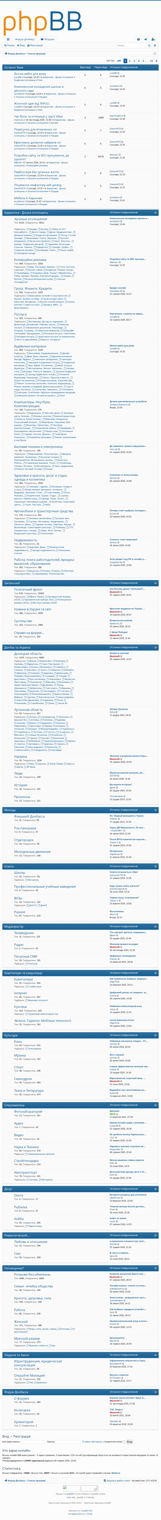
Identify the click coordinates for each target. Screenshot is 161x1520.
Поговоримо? (14, 1268)
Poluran (113, 959)
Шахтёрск (32, 670)
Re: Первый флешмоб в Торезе (127, 816)
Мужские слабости (38, 1345)
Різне (40, 80)
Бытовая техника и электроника (38, 447)
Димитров (22, 673)
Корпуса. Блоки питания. (29, 419)
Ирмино (71, 741)
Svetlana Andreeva (119, 404)
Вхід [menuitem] (147, 39)
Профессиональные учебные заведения (45, 886)
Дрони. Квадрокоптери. (60, 232)
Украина (20, 756)
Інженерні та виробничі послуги (43, 362)
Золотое (21, 744)
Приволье (48, 744)
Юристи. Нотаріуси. (50, 339)
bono (112, 1163)
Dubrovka (19, 120)
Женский (21, 1321)
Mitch (112, 1114)
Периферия (65, 428)
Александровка (65, 697)
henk (112, 1312)
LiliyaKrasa (115, 1197)
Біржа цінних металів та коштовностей (48, 296)
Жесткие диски (52, 413)
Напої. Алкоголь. (62, 241)
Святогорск (51, 688)
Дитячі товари (39, 232)
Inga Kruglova (116, 116)
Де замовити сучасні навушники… (128, 446)
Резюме (46, 571)
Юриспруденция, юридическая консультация (38, 1363)
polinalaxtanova (117, 1289)
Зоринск (61, 744)
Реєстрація (36, 45)
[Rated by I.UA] (71, 1488)
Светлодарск (49, 691)
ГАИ (31, 1382)
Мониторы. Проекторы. (37, 425)
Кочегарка (22, 1410)
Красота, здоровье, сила (32, 1298)
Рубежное (48, 720)
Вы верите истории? (121, 784)
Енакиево (35, 673)
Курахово (34, 691)
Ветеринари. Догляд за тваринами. (46, 321)
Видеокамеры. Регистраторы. (44, 454)
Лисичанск (64, 717)
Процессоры (51, 431)
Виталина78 (116, 1364)
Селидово (50, 676)
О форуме (21, 1398)
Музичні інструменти (40, 241)
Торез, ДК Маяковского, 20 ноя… (127, 827)
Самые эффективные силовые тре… (130, 1066)
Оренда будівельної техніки (41, 374)
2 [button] (130, 61)
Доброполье (36, 688)
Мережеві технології (38, 1000)
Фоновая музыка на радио (124, 944)
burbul (113, 1093)
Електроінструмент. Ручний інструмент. (36, 395)
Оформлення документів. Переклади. (44, 327)
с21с (112, 1137)
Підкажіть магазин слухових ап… (127, 1146)
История (20, 785)
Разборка (60, 527)
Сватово (45, 738)
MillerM (17, 162)
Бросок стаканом (119, 1375)
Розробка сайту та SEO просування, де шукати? (41, 157)
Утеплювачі (67, 389)
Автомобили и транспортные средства (43, 511)
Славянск (60, 667)
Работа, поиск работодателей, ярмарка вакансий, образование (44, 562)
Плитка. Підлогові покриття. (55, 377)
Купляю (54, 123)
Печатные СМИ (25, 956)
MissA (113, 914)
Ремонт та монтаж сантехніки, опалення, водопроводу (44, 383)
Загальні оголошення (26, 97)
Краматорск (46, 661)
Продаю (43, 97)
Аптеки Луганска (119, 709)
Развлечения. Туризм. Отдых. (42, 495)
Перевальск (68, 729)
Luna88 (17, 77)
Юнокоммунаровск (41, 694)
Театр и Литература (29, 1090)
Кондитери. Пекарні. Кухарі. (59, 270)
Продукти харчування (46, 235)
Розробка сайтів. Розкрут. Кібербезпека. (52, 273)
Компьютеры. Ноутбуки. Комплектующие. (32, 404)
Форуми (49, 39)
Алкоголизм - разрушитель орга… (128, 1297)
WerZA (113, 1341)
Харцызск (55, 670)
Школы (19, 872)
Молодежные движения (32, 851)
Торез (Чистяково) (51, 664)
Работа (19, 1310)
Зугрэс (43, 670)
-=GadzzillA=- (116, 830)
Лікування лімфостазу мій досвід (37, 185)
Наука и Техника (26, 1147)
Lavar (112, 1221)
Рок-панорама (25, 828)
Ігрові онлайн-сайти (53, 299)
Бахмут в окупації (119, 653)
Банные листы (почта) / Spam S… (127, 1398)
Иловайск (69, 670)
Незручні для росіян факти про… (127, 1274)
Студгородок (23, 840)
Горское (33, 738)
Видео (19, 1135)
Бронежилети (117, 1338)
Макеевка (60, 661)
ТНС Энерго (116, 1409)
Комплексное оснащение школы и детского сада (39, 88)
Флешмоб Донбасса (29, 816)
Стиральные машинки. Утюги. (41, 463)
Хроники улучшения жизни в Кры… (129, 756)
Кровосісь (115, 623)
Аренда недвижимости (43, 550)
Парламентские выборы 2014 (39, 599)
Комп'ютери (23, 979)
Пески (60, 700)
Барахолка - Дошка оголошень (58, 77)
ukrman (113, 1044)
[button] (119, 61)
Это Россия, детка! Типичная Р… (127, 589)
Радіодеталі (42, 247)
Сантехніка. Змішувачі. (46, 389)
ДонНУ (43, 905)
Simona (113, 478)
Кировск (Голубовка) (55, 726)
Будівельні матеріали (24, 80)
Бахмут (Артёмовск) (41, 667)
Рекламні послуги (25, 336)
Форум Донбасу (25, 39)
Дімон (112, 787)
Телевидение (24, 933)
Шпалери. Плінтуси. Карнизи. (37, 371)
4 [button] (139, 61)
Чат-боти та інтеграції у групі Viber (38, 116)
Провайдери (23, 273)
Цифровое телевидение (123, 956)
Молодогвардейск (49, 729)
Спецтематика (14, 1105)
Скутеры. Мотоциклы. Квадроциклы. (46, 521)
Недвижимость (25, 540)
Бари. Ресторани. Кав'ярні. (42, 267)
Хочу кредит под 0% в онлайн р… (128, 559)
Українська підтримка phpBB (97, 1503)
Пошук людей (66, 250)
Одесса (70, 764)
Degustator (115, 1149)
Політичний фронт (28, 589)
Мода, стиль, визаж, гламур (43, 1329)
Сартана (31, 697)
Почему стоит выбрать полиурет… (128, 510)
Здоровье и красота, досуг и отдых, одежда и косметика (41, 477)
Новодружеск (40, 750)
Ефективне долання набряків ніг (37, 142)
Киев (31, 764)
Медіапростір (13, 926)
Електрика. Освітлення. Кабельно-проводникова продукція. (46, 392)
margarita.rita (116, 291)
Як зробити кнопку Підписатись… (128, 1134)
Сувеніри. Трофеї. (60, 247)
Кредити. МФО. (51, 305)
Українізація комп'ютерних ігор (43, 1014)
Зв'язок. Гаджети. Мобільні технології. (43, 1020)
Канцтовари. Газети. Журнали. (42, 238)
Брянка (32, 723)
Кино (18, 1041)
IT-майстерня (34, 986)
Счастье (50, 732)
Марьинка (66, 688)
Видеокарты (35, 413)
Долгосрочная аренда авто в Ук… (128, 1172)
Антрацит (32, 729)
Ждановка (50, 682)
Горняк (51, 703)
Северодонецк (48, 717)
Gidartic (113, 819)
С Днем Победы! (119, 632)
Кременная (58, 738)
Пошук (10, 45)
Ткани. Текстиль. (33, 504)
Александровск (35, 747)
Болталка (65, 1329)
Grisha (113, 995)
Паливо (67, 276)
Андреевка (47, 700)
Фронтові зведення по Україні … (127, 608)
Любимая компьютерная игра (126, 1006)
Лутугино (37, 732)
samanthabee (116, 1300)
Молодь (10, 810)
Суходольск (64, 732)
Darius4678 (19, 133)
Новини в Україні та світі (32, 609)
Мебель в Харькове (28, 198)
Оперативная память (45, 428)
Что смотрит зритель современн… (128, 932)
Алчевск (35, 720)
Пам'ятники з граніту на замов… (127, 314)
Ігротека (20, 1007)
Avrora (113, 513)
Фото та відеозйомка (27, 339)
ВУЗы (18, 898)
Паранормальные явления (41, 1154)
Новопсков (52, 747)
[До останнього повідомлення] (118, 73)
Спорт (18, 1067)
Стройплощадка (26, 1161)
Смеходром (23, 1079)
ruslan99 (114, 1126)
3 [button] (134, 61)
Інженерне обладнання (46, 359)
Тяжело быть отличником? (124, 897)
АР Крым (31, 767)
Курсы (57, 571)
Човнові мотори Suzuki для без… (128, 1206)
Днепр (20, 767)
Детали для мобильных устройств (128, 401)
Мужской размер (27, 1338)
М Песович (115, 1378)
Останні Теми (13, 67)
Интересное (116, 851)
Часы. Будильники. (64, 466)
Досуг (8, 1189)
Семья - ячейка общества (33, 1286)
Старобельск (23, 732)
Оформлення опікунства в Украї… (128, 1360)
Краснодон (35, 726)
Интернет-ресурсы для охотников (128, 1195)
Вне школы (33, 880)
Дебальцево (62, 673)
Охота (18, 1195)
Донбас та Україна (17, 647)
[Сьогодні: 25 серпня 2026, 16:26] (155, 54)
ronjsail (113, 1069)
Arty (73, 1497)
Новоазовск (55, 679)
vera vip (113, 449)
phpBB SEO (87, 1511)
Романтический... (16, 1235)
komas (113, 1324)
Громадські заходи (26, 253)
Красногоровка (62, 694)
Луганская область (28, 710)
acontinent (19, 94)
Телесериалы (34, 1048)
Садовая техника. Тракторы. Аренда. (53, 524)
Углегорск (64, 691)
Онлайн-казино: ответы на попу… (128, 1285)
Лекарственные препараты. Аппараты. (44, 489)
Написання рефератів (48, 330)
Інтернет (20, 993)
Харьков (42, 764)
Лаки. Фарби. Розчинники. (40, 365)
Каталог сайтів (35, 270)
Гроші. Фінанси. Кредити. (33, 288)
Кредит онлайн (118, 288)
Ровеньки (60, 723)
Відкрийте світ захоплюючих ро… (128, 1090)
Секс (17, 1253)
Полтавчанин (116, 796)
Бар (53, 1345)
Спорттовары (53, 492)
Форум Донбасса (16, 1392)
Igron (112, 1256)
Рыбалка (20, 1207)
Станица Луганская (37, 735)
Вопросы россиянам (121, 620)
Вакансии (33, 571)
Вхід (22, 45)
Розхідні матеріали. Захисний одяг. (55, 380)
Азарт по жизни (118, 1218)
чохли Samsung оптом (122, 1020)
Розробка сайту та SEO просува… (128, 259)
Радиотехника (35, 1226)
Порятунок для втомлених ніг (35, 129)
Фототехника (117, 911)
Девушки (114, 1111)
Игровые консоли (42, 416)
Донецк (32, 661)
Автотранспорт (25, 1172)
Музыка (20, 1055)
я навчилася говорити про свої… (128, 1241)
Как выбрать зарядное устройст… (128, 1309)
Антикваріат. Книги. (46, 250)
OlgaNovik (115, 854)
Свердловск (46, 723)
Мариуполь (32, 664)
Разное (48, 469)
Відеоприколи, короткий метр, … (128, 1078)
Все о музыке (117, 1055)
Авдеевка (48, 673)
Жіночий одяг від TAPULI (31, 103)
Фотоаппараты (43, 466)
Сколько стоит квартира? (124, 539)
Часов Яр (62, 703)
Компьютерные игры (65, 416)
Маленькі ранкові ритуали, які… (127, 773)
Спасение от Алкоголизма (124, 475)
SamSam (114, 1421)
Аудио (18, 1123)
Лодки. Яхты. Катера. (51, 530)
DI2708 (113, 775)
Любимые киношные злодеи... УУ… (129, 1041)
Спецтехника (46, 533)
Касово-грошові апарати (52, 302)
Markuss (114, 155)
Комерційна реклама (37, 165)
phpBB (70, 1494)
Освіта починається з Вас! (124, 872)
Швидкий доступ (9, 39)
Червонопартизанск (54, 741)
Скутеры (33, 1179)
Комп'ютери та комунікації (23, 973)
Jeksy (113, 1009)
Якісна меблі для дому (30, 74)
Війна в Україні (36, 597)
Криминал (42, 1382)
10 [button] (151, 61)
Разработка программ (40, 437)
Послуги (20, 314)
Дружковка (47, 685)
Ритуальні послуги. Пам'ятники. (60, 333)
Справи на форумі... (29, 633)
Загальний (12, 583)
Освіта (9, 866)
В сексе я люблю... (120, 1253)
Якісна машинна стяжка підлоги (127, 1160)
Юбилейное (34, 741)
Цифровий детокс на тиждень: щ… (129, 992)
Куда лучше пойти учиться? (125, 886)
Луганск (33, 717)
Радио (19, 945)
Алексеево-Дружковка (28, 700)
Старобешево (37, 703)
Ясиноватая (36, 682)
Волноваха (64, 682)
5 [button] (143, 61)
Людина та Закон (16, 1355)
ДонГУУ (33, 905)
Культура (10, 1035)
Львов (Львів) (56, 764)
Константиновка (37, 679)
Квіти (47, 504)
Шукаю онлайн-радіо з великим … (128, 1122)
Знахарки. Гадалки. (38, 486)
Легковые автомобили (40, 518)
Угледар (63, 676)
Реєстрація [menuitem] (154, 39)
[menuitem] (138, 39)
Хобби (19, 1219)
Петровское (56, 735)
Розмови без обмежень (32, 1274)
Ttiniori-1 (114, 842)
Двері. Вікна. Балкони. (37, 356)
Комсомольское (47, 697)
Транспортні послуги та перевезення (56, 336)
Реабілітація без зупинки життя (36, 172)
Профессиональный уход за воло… (129, 1321)
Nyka (112, 712)
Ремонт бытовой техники (29, 469)
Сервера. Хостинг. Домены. (37, 434)
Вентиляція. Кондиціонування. (44, 353)
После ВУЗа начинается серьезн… (128, 839)
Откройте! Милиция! (29, 1375)
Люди (18, 773)
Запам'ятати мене (113, 1441)
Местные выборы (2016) (45, 603)
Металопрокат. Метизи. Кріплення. (45, 368)
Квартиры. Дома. (37, 547)
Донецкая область (28, 654)
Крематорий (23, 1422)
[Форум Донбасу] (80, 18)
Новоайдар (55, 750)
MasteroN (115, 592)
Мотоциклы (47, 1179)
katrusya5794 (116, 875)
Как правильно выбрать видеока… (129, 979)
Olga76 (113, 981)
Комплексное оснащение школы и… (129, 218)
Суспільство (23, 621)
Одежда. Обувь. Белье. (52, 498)
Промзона (22, 797)
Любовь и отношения (30, 1242)
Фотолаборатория (28, 1111)
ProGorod (32, 963)
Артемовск (34, 744)
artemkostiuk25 (117, 889)
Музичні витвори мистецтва (39, 279)
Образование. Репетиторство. (50, 574)
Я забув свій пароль (92, 1441)
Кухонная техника (50, 457)
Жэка (112, 1209)
